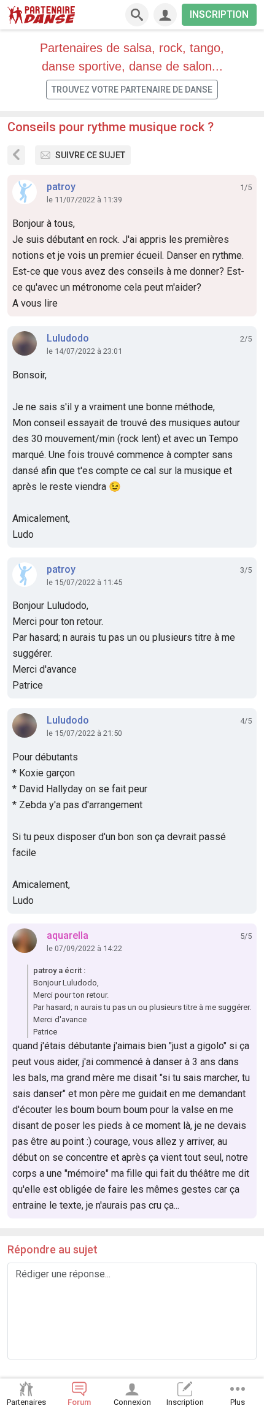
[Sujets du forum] (16, 155)
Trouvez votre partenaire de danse (132, 89)
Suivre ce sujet (90, 155)
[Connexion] (165, 14)
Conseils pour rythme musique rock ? (110, 127)
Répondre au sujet (52, 1249)
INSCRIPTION (219, 14)
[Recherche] (137, 14)
